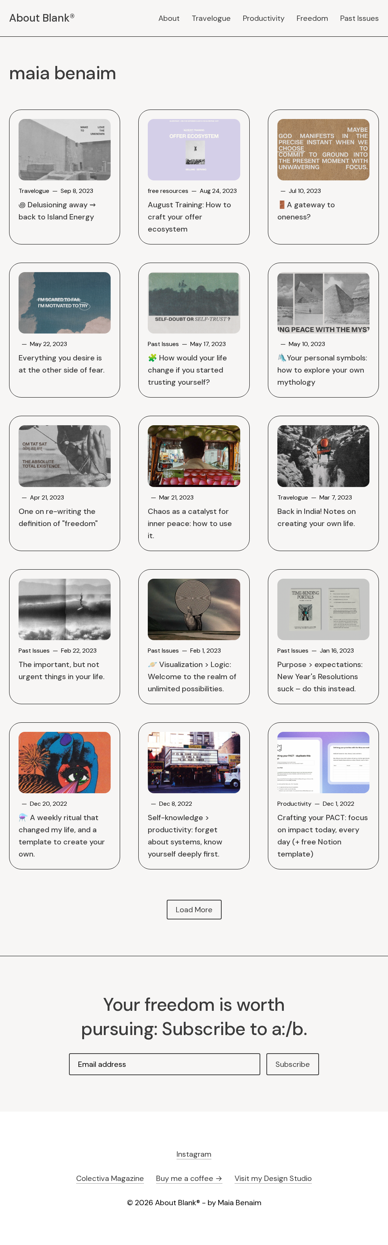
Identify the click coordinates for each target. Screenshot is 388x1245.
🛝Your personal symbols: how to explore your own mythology (322, 370)
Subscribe (292, 1064)
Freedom (312, 18)
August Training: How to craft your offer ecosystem (189, 217)
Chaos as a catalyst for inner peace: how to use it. (190, 523)
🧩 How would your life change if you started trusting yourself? (187, 370)
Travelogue (211, 18)
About (169, 18)
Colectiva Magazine (110, 1178)
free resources (168, 191)
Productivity (264, 18)
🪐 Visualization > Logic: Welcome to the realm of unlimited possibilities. (192, 676)
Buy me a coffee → (189, 1178)
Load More (194, 910)
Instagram (194, 1154)
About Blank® (42, 18)
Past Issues (359, 18)
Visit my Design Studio (273, 1178)
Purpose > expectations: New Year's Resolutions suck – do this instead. (320, 676)
